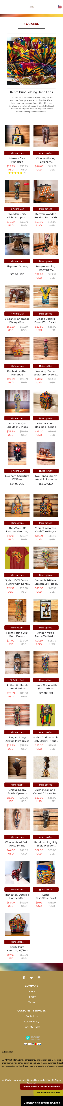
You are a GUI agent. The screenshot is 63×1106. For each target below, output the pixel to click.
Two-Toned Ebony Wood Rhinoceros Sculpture (46, 479)
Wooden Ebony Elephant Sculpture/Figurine (45, 162)
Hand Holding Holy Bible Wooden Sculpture (45, 846)
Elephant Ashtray (17, 266)
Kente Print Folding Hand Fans (31, 92)
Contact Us (32, 1016)
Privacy (32, 996)
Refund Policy (31, 1021)
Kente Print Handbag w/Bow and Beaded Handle (17, 950)
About (31, 991)
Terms (31, 1002)
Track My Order (31, 1027)
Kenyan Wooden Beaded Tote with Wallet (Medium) (45, 217)
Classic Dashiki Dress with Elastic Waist (45, 322)
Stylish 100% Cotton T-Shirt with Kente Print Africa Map (17, 584)
